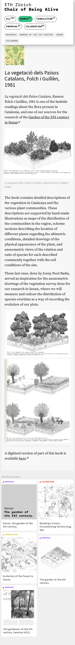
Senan (59, 35)
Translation (45, 18)
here (22, 458)
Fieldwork (12, 41)
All (10, 19)
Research (11, 35)
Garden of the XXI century (36, 35)
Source (25, 18)
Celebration (35, 26)
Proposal (13, 26)
